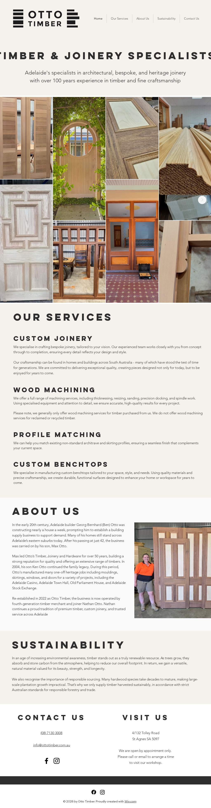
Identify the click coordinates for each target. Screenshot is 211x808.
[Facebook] (46, 761)
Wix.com (130, 801)
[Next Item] (202, 200)
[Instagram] (57, 761)
